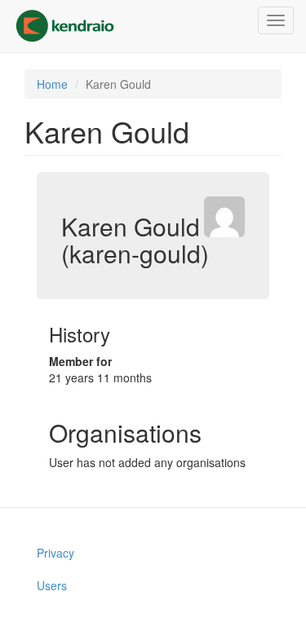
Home (52, 84)
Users (52, 585)
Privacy (55, 553)
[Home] (65, 26)
